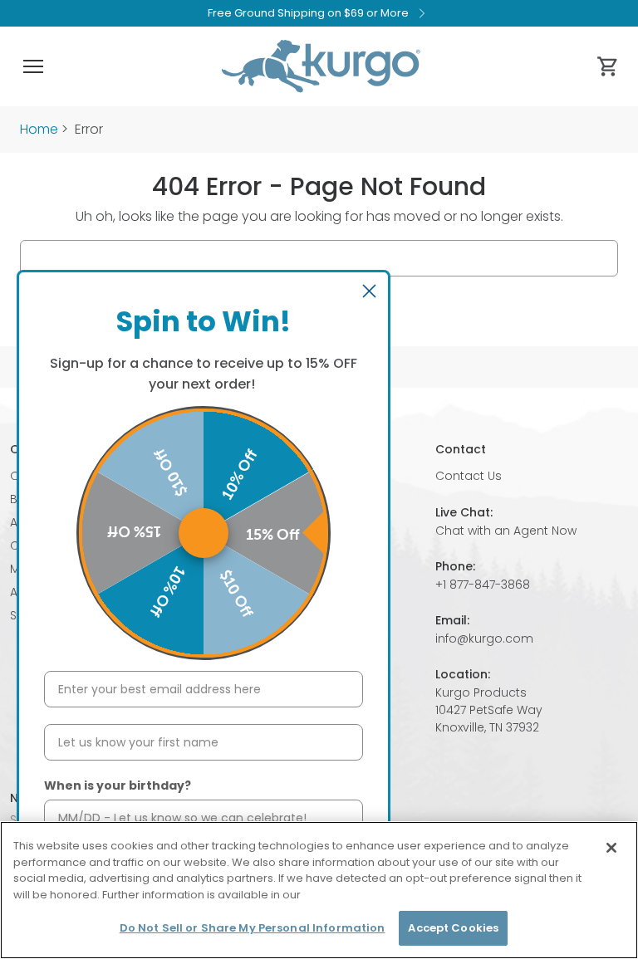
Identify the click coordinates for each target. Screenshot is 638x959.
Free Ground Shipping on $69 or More (308, 13)
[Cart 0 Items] (608, 66)
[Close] (611, 847)
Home (39, 129)
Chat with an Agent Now (506, 530)
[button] (33, 66)
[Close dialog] (369, 291)
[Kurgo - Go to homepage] (320, 66)
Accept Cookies (453, 928)
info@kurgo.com (484, 638)
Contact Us (468, 475)
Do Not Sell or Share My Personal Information (252, 928)
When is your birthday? (117, 785)
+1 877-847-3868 (482, 584)
